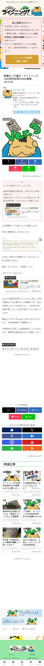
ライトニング (19, 90)
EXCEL (7, 349)
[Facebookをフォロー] (21, 112)
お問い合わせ (32, 658)
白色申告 (26, 349)
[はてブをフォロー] (24, 112)
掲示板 (32, 654)
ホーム (11, 654)
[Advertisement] (22, 379)
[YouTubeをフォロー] (31, 112)
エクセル (16, 349)
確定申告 (36, 349)
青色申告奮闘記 (10, 344)
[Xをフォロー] (18, 112)
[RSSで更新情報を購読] (38, 112)
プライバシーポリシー (11, 658)
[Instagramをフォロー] (28, 112)
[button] (39, 405)
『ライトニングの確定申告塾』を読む (22, 59)
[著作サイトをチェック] (14, 112)
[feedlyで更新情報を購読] (35, 112)
